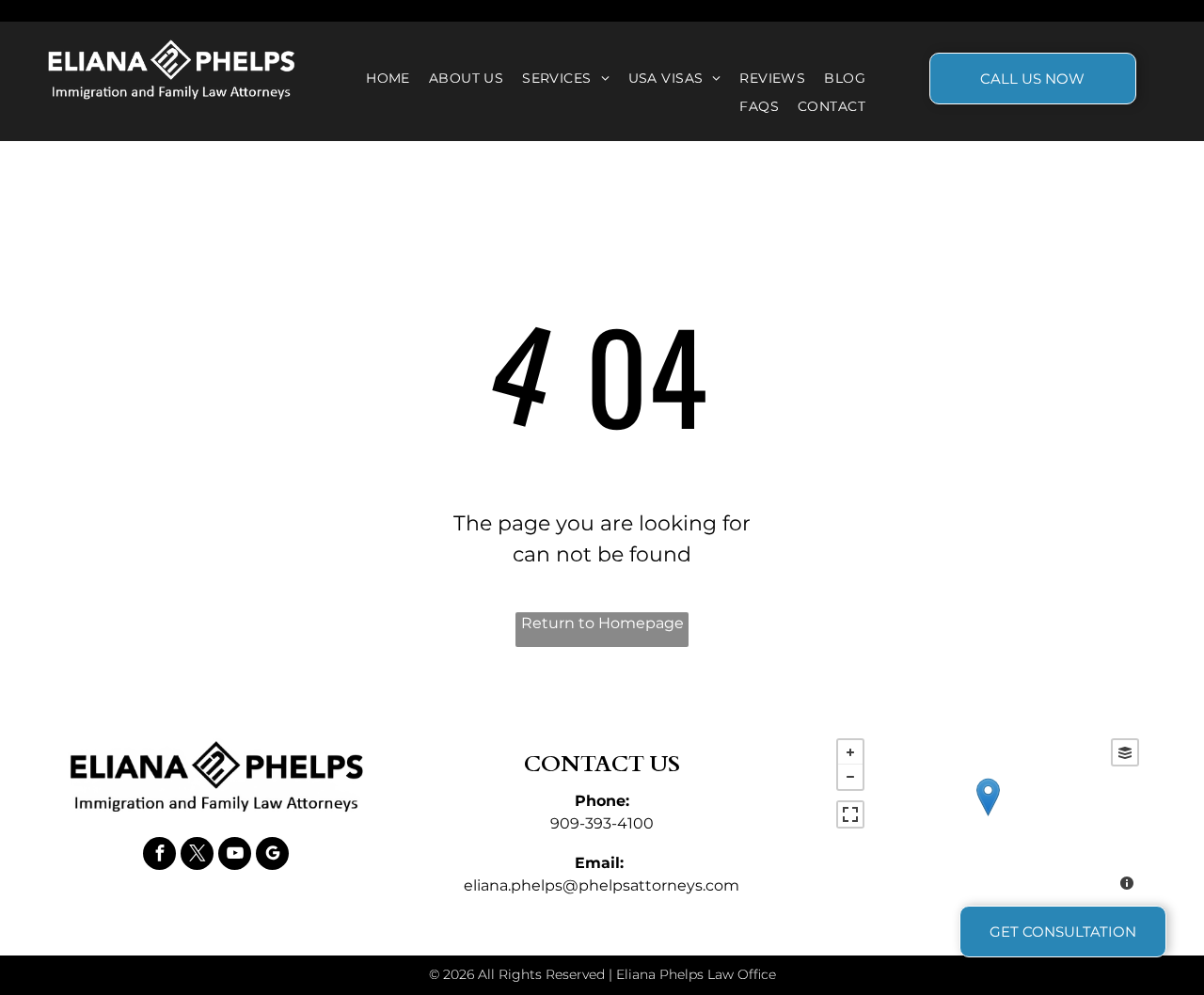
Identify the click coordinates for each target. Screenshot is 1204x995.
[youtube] (234, 856)
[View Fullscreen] (850, 814)
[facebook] (159, 856)
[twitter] (197, 856)
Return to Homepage (602, 623)
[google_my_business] (272, 856)
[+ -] (988, 817)
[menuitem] (388, 78)
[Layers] (1125, 752)
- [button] (850, 777)
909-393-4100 (602, 823)
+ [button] (850, 752)
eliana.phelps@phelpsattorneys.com (601, 885)
